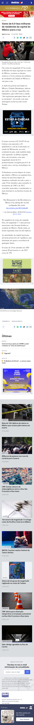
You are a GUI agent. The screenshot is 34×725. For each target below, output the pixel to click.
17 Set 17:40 (5, 586)
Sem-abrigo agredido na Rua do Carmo (15, 645)
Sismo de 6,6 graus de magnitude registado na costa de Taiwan (15, 582)
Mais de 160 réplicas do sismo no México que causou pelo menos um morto (16, 425)
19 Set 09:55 (5, 462)
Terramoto (6, 321)
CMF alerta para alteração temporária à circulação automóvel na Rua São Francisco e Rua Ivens (16, 613)
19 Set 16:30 (5, 556)
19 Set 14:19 (5, 650)
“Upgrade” (7, 353)
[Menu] (2, 2)
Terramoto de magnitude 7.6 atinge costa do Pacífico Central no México (16, 520)
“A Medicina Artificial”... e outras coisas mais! (16, 362)
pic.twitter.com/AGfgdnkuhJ (17, 208)
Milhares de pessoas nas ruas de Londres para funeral (15, 457)
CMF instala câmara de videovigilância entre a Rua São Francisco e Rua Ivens (14, 489)
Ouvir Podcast (24, 719)
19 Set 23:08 (5, 431)
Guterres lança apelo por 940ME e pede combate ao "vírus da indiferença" (15, 345)
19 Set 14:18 (5, 619)
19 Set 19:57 (5, 525)
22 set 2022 (16, 34)
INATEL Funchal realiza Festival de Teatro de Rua (16, 551)
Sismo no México (17, 321)
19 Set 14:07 (5, 495)
